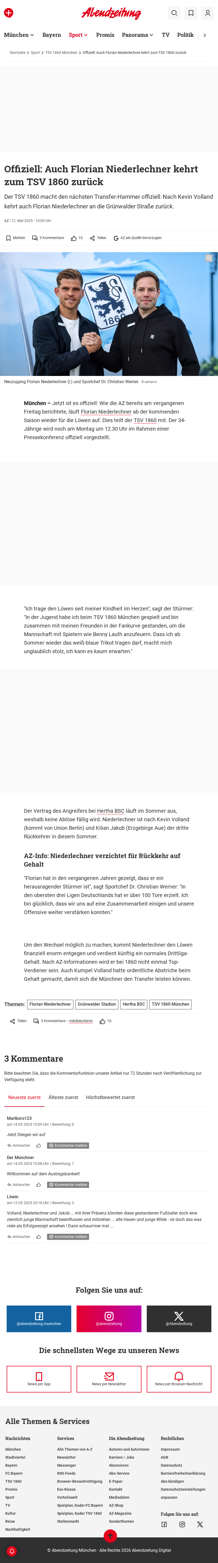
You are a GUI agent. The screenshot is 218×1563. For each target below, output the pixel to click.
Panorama (135, 34)
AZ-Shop (116, 1505)
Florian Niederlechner (106, 411)
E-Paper (116, 1481)
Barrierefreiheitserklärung (183, 1473)
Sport (75, 34)
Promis (105, 34)
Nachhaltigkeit (17, 1529)
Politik (185, 34)
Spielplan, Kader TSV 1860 (79, 1513)
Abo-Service (119, 1473)
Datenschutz (171, 1465)
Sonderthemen (121, 1521)
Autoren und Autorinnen (129, 1449)
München (16, 34)
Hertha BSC (110, 811)
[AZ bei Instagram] (182, 1524)
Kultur (10, 1513)
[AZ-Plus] (8, 13)
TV (166, 34)
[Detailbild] (209, 258)
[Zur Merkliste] (191, 13)
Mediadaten (119, 1497)
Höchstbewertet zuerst (110, 1097)
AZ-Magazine (120, 1513)
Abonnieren (119, 1465)
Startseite (18, 52)
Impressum (170, 1449)
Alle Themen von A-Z (74, 1449)
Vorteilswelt (67, 1497)
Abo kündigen (172, 1481)
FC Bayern (14, 1473)
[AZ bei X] (200, 1524)
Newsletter (66, 1457)
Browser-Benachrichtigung (79, 1481)
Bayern (52, 34)
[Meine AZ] (207, 13)
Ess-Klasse (66, 1489)
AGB (164, 1457)
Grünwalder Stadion (97, 1004)
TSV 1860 (145, 420)
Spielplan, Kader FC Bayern (80, 1505)
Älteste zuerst (63, 1097)
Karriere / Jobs (121, 1457)
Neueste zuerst (24, 1097)
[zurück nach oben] (110, 1538)
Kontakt (115, 1489)
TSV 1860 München (61, 52)
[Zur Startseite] (111, 19)
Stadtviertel (15, 1457)
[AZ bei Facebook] (164, 1524)
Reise (10, 1521)
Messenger (66, 1465)
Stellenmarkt (68, 1521)
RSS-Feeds (66, 1473)
